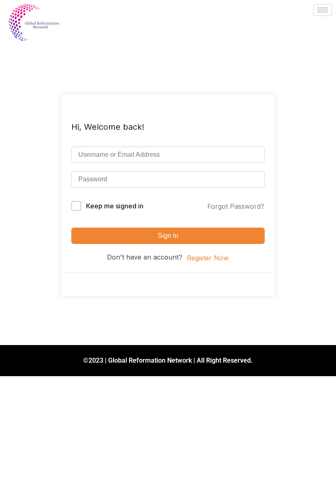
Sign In (168, 235)
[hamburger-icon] (322, 10)
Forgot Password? (235, 206)
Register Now (208, 258)
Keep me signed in (114, 206)
